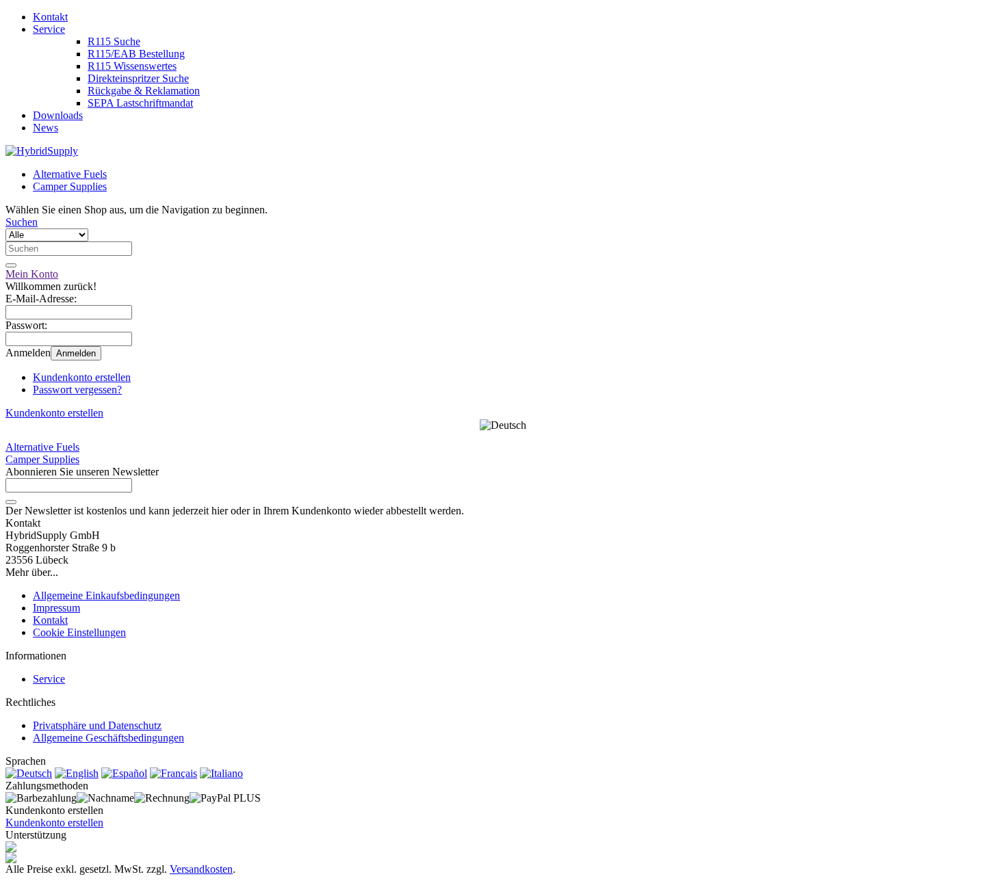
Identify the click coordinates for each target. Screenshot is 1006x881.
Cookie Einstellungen (79, 632)
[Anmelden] (10, 502)
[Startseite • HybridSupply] (41, 151)
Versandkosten (201, 869)
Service (49, 29)
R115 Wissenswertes (132, 66)
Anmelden (76, 353)
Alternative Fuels (70, 174)
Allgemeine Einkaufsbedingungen (106, 595)
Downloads (58, 115)
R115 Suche (114, 41)
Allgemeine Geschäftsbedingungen (108, 738)
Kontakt (50, 17)
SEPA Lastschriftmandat (140, 103)
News (45, 127)
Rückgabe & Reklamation (144, 90)
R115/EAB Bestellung (136, 54)
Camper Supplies (70, 186)
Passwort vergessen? (77, 389)
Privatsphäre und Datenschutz (97, 725)
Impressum (56, 608)
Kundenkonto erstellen (82, 377)
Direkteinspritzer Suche (138, 78)
